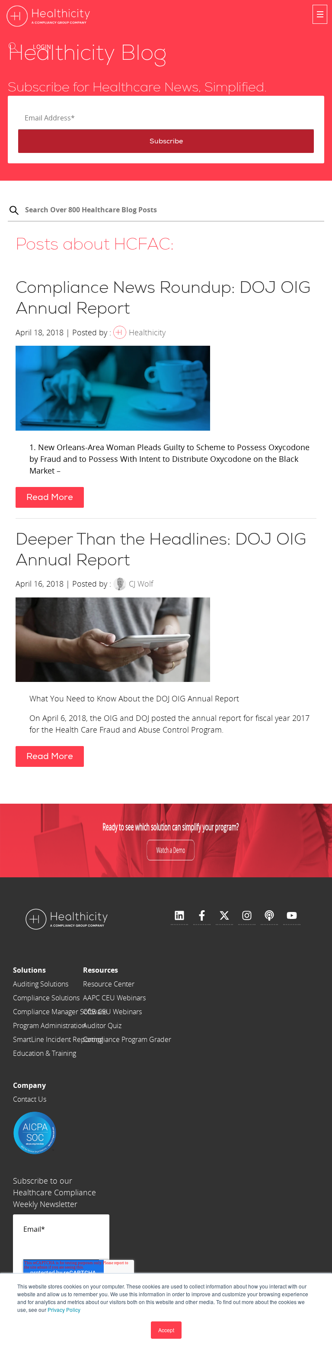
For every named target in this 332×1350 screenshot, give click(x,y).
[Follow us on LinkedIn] (179, 916)
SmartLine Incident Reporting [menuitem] (58, 1039)
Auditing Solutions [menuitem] (40, 984)
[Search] (14, 211)
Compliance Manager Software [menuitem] (60, 1011)
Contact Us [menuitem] (29, 1099)
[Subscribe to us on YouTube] (291, 916)
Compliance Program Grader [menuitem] (127, 1039)
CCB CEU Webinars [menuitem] (112, 1011)
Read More (49, 497)
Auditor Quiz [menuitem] (102, 1025)
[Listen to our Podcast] (269, 916)
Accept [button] (166, 1330)
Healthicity (147, 332)
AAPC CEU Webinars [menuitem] (114, 998)
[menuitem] (60, 970)
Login (42, 47)
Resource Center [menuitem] (108, 984)
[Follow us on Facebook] (202, 916)
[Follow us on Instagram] (246, 916)
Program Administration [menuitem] (49, 1025)
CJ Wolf (141, 583)
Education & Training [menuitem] (44, 1053)
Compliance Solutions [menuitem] (46, 998)
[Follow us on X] (224, 916)
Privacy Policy (64, 1309)
